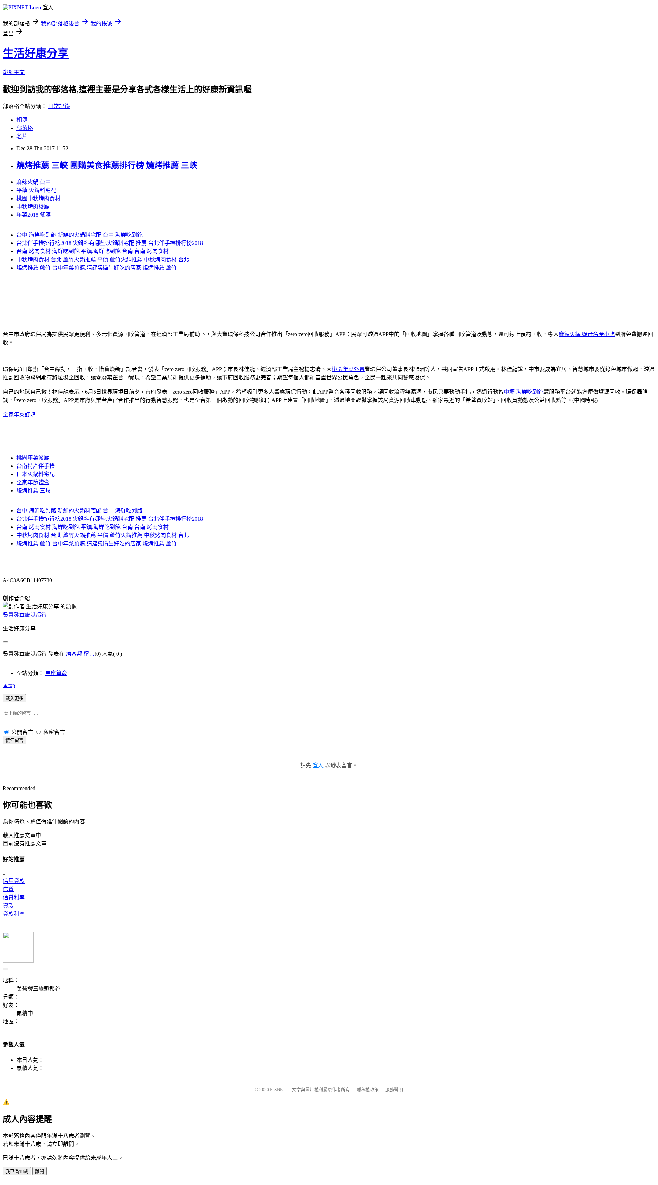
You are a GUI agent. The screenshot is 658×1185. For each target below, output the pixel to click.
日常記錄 (59, 106)
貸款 (8, 906)
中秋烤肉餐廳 (32, 207)
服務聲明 (394, 1089)
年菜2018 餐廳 (33, 215)
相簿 (21, 120)
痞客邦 (74, 654)
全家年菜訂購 (19, 414)
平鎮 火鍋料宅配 (36, 190)
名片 (21, 136)
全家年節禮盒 (32, 482)
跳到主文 (14, 72)
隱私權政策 (367, 1089)
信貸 (8, 889)
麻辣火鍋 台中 (33, 182)
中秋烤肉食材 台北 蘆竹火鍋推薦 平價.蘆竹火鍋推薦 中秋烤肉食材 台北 (102, 259)
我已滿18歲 (16, 1171)
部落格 (24, 128)
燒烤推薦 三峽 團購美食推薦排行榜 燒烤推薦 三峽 (106, 165)
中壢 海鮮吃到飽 (524, 392)
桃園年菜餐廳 (32, 458)
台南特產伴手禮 (35, 466)
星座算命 (56, 673)
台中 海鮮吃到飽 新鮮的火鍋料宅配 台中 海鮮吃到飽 (79, 235)
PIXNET (277, 1089)
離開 (39, 1171)
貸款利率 (14, 914)
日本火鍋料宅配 (35, 474)
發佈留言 (14, 740)
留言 (89, 654)
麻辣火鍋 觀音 (576, 334)
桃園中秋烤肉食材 (38, 198)
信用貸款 (14, 881)
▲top (9, 685)
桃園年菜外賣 (348, 369)
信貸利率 (14, 897)
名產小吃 (604, 334)
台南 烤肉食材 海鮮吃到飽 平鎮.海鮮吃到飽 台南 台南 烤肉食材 (92, 251)
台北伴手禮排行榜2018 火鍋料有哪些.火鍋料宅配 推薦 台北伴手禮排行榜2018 (109, 243)
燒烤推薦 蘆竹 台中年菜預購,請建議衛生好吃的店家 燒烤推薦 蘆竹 (96, 268)
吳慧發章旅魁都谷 (25, 615)
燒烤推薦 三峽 (33, 491)
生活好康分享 (36, 53)
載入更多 (14, 698)
